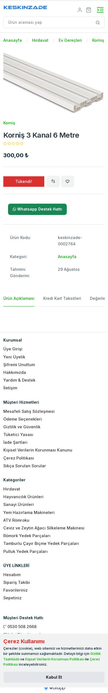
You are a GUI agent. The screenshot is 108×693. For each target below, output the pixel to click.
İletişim (10, 387)
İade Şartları (15, 442)
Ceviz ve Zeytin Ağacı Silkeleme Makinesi (43, 528)
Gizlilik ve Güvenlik (21, 426)
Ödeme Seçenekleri (22, 419)
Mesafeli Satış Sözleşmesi (29, 411)
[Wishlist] (67, 181)
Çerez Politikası (18, 458)
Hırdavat (40, 40)
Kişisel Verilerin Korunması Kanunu (37, 450)
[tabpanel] (54, 317)
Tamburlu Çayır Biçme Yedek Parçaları (41, 543)
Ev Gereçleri (70, 40)
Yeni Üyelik (14, 357)
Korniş (98, 40)
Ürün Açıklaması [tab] (18, 298)
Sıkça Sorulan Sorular (24, 465)
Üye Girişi (12, 349)
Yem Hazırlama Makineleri (29, 512)
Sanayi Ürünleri (18, 504)
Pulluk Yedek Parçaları (25, 551)
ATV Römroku (16, 520)
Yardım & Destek (19, 380)
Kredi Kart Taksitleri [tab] (62, 298)
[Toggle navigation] (100, 10)
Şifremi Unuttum (19, 364)
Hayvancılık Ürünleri (23, 496)
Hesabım (11, 574)
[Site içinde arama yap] (98, 22)
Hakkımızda (14, 372)
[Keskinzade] (25, 8)
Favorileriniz (15, 590)
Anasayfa (12, 40)
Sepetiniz (12, 597)
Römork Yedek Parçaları (26, 535)
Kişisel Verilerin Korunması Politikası (54, 659)
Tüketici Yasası (18, 434)
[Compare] (53, 181)
